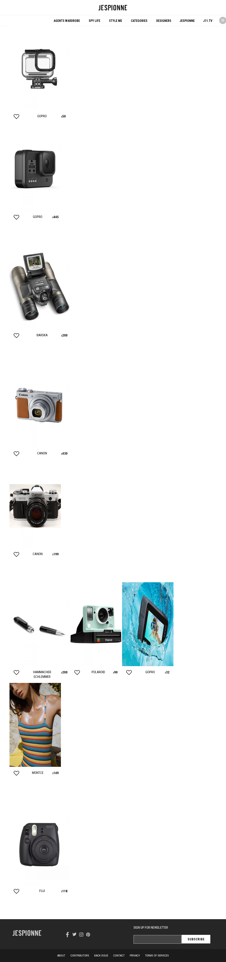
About (61, 955)
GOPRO (42, 116)
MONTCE (37, 773)
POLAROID (98, 672)
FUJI (42, 891)
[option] (39, 76)
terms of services (157, 955)
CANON (42, 453)
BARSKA (42, 335)
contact (119, 955)
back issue (101, 955)
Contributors (79, 955)
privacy (135, 955)
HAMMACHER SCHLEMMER (42, 674)
